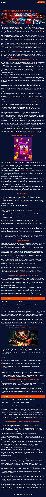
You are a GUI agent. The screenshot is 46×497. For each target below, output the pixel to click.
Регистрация (41, 2)
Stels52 (4, 2)
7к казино (17, 51)
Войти (34, 2)
